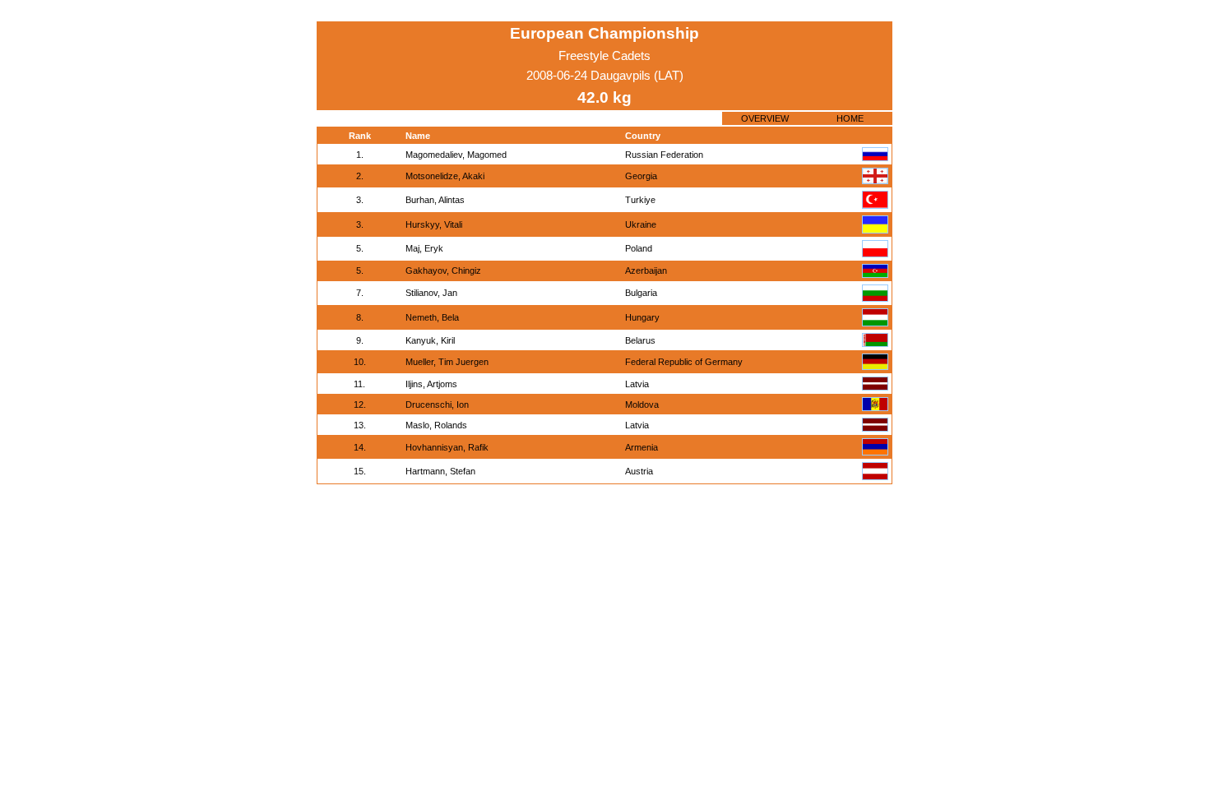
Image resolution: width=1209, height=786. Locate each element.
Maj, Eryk (424, 248)
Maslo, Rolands (436, 425)
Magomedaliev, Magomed (456, 155)
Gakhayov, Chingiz (443, 270)
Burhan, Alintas (435, 200)
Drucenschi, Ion (437, 404)
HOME (850, 118)
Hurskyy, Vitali (433, 224)
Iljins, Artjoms (431, 384)
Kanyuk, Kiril (430, 340)
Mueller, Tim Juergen (447, 362)
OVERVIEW (765, 118)
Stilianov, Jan (431, 293)
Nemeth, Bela (432, 317)
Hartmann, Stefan (440, 471)
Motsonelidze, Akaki (444, 176)
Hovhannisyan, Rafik (447, 447)
